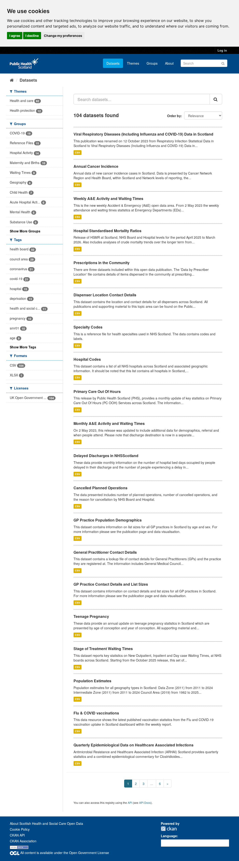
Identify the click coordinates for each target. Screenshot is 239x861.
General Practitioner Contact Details (105, 552)
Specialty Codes (88, 327)
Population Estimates (92, 680)
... (151, 783)
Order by (174, 115)
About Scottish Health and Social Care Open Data (46, 823)
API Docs (145, 803)
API (130, 803)
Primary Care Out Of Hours (97, 391)
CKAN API (17, 835)
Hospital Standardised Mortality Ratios (107, 230)
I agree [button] (14, 36)
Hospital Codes (87, 359)
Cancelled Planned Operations (100, 487)
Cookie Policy (20, 829)
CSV (77, 152)
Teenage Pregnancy (91, 616)
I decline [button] (32, 36)
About (169, 63)
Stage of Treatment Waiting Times (103, 648)
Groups (152, 63)
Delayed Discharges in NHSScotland (106, 455)
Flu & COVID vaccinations (96, 713)
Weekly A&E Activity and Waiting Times (108, 198)
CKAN (169, 828)
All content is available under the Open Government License (64, 852)
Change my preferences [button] (63, 36)
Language (169, 835)
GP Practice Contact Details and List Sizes (111, 584)
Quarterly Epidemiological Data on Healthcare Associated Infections (133, 745)
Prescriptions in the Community (102, 262)
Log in (222, 50)
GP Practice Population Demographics (108, 520)
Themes (133, 63)
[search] (216, 99)
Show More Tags (23, 347)
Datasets (113, 63)
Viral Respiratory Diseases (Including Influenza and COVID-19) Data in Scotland (143, 134)
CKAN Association (23, 841)
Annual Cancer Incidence (96, 166)
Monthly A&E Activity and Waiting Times (109, 423)
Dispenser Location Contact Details (105, 295)
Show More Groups (25, 231)
